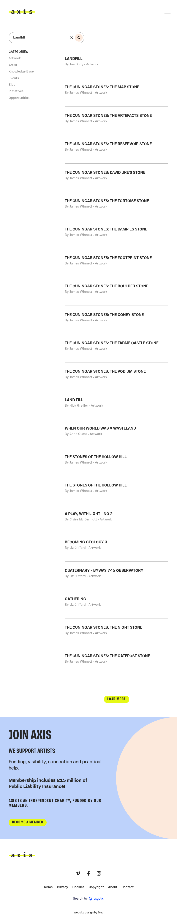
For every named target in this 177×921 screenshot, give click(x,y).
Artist (13, 65)
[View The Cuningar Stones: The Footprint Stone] (116, 263)
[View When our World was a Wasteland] (116, 433)
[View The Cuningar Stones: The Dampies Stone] (116, 234)
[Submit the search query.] (79, 38)
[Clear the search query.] (71, 37)
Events (14, 78)
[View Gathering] (116, 604)
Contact (128, 887)
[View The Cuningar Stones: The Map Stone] (116, 92)
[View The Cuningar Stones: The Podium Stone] (116, 376)
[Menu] (167, 11)
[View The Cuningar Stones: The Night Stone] (116, 632)
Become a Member (27, 822)
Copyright (96, 887)
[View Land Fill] (116, 405)
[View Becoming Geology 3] (116, 547)
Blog (12, 85)
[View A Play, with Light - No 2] (116, 519)
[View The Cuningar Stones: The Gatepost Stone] (116, 661)
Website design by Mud (89, 912)
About (112, 887)
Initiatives (16, 91)
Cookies (78, 887)
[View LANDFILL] (116, 64)
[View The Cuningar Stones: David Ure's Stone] (116, 178)
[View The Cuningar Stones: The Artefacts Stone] (116, 121)
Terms (48, 887)
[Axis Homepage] (22, 11)
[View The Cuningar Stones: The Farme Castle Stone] (116, 348)
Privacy (62, 887)
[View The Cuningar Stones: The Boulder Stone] (116, 291)
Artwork (15, 58)
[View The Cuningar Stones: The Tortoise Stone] (116, 206)
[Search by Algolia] (88, 898)
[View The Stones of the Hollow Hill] (116, 462)
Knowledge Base (21, 71)
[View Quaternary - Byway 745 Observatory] (116, 576)
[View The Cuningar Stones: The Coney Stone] (116, 320)
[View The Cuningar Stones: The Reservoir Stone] (116, 149)
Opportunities (19, 98)
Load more (116, 699)
